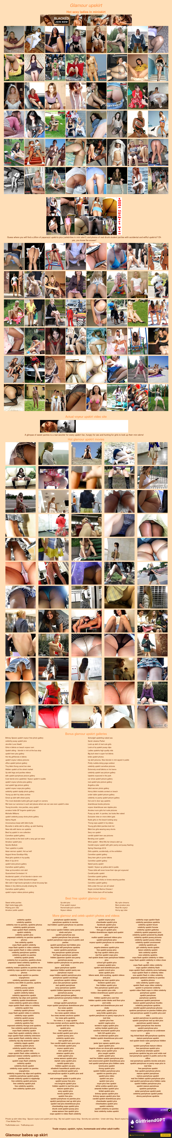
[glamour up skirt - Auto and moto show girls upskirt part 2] (35, 312)
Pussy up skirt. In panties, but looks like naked (106, 813)
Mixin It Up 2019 (11, 860)
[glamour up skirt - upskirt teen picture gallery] (158, 341)
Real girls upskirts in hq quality (17, 857)
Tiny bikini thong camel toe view (18, 766)
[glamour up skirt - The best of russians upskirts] (138, 152)
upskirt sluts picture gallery (16, 864)
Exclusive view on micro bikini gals (101, 816)
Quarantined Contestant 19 (16, 873)
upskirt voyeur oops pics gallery (17, 788)
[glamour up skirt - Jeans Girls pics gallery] (96, 284)
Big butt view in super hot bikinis (100, 753)
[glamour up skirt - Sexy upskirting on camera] (14, 152)
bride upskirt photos (96, 756)
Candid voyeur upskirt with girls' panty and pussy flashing (110, 845)
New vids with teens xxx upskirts (18, 829)
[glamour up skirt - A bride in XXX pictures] (35, 39)
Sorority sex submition (90, 1118)
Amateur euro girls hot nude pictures (102, 810)
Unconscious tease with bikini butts (19, 823)
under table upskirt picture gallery (101, 794)
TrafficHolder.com (12, 1125)
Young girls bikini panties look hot (101, 826)
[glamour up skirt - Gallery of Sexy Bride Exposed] (117, 152)
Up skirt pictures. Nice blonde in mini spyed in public (108, 760)
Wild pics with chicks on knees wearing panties (106, 879)
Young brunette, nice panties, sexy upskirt (22, 807)
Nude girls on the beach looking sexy (102, 819)
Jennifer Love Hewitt (13, 744)
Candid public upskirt (96, 873)
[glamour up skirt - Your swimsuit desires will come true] (117, 256)
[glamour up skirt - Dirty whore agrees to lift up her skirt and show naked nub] (117, 39)
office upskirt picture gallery (16, 763)
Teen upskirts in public (14, 848)
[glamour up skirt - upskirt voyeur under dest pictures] (158, 180)
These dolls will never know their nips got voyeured (108, 870)
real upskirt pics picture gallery (100, 782)
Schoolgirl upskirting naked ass (100, 738)
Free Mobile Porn (13, 1121)
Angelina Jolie (93, 785)
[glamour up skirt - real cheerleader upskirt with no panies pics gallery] (117, 284)
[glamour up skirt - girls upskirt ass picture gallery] (158, 152)
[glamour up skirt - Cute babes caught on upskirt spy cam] (117, 397)
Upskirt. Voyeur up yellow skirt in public (103, 867)
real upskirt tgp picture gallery (17, 785)
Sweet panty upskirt (96, 864)
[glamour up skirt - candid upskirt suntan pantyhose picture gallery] (117, 67)
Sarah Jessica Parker (96, 741)
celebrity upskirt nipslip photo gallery (19, 791)
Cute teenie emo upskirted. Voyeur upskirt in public (25, 778)
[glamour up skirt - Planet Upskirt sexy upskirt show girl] (35, 152)
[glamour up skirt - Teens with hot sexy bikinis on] (158, 312)
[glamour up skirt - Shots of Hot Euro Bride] (158, 95)
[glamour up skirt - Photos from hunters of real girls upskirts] (35, 369)
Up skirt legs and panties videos (18, 772)
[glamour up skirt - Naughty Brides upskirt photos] (14, 95)
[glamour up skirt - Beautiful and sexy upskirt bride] (158, 284)
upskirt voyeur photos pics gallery (18, 782)
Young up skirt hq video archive (17, 794)
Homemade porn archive (70, 907)
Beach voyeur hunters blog (125, 1118)
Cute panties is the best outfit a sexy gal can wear (25, 838)
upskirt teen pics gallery (14, 753)
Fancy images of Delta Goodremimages (21, 879)
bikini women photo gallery (98, 788)
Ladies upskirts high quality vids (100, 750)
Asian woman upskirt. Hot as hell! (18, 851)
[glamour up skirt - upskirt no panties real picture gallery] (117, 180)
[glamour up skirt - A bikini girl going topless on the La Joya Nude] (158, 256)
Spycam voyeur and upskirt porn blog (42, 1118)
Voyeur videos (66, 910)
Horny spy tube (121, 910)
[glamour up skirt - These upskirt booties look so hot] (138, 256)
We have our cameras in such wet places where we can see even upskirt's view (37, 804)
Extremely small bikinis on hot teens (102, 769)
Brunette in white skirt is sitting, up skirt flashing (24, 826)
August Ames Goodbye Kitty (16, 854)
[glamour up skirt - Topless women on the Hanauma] (55, 152)
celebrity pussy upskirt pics (16, 741)
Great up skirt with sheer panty (17, 797)
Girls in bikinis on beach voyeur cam (19, 747)
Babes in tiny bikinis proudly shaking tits (21, 886)
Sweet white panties (13, 902)
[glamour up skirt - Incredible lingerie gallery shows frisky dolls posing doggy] (14, 397)
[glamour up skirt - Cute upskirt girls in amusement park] (138, 397)
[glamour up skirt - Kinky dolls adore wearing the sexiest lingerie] (14, 341)
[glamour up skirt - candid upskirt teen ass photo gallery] (76, 152)
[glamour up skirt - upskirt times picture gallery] (55, 95)
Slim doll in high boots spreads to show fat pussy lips (26, 882)
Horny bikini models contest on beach (103, 791)
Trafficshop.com (27, 1125)
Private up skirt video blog (15, 1118)
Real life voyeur (121, 907)
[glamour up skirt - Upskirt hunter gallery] (14, 39)
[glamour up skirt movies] (20, 453)
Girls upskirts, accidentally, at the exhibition (105, 851)
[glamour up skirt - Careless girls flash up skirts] (76, 341)
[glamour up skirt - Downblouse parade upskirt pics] (55, 369)
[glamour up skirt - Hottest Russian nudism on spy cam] (96, 67)
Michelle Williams (12, 813)
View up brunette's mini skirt (16, 870)
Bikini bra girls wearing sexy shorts (101, 829)
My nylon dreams (122, 902)
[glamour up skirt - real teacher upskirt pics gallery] (76, 256)
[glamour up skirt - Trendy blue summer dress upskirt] (55, 124)
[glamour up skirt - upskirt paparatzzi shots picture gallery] (96, 369)
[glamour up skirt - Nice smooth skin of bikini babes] (35, 341)
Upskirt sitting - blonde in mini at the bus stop (23, 750)
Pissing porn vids (12, 907)
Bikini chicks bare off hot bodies (100, 892)
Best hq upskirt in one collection (18, 832)
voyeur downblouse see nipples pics (102, 807)
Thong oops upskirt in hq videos (100, 823)
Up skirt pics (65, 902)
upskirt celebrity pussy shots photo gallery (22, 816)
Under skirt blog (107, 1118)
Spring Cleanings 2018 (97, 848)
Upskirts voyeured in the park (99, 775)
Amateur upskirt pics (13, 841)
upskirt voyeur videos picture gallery (19, 892)
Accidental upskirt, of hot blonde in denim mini (23, 876)
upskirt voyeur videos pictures (17, 760)
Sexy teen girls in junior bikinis (100, 857)
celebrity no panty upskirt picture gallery (103, 797)
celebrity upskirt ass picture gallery (101, 772)
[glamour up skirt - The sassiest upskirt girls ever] (35, 180)
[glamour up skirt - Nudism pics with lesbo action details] (14, 312)
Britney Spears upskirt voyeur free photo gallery (24, 738)
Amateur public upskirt (14, 910)
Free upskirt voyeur (68, 905)
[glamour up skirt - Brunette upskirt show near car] (117, 369)
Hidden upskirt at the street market (19, 769)
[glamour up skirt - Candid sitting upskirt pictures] (138, 312)
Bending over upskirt (96, 838)
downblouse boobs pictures (99, 804)
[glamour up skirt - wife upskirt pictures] (158, 67)
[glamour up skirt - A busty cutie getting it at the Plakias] (96, 397)
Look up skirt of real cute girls (99, 744)
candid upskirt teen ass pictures (100, 835)
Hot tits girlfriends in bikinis (16, 756)
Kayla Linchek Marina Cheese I (100, 889)
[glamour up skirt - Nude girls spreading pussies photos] (35, 397)
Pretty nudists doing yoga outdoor (101, 763)
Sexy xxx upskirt (94, 832)
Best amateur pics (122, 905)
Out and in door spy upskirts (99, 801)
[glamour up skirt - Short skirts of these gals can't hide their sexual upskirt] (96, 341)
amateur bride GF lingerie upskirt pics (20, 810)
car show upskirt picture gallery (100, 778)
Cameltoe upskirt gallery (15, 835)
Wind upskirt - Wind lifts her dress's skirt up (105, 841)
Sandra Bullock (11, 845)
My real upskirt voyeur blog (69, 1118)
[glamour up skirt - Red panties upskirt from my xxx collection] (55, 341)
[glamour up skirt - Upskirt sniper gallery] (55, 67)
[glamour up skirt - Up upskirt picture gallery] (55, 39)
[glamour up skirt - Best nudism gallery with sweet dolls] (55, 256)
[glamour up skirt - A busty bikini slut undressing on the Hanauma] (158, 369)
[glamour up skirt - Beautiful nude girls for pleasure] (138, 341)
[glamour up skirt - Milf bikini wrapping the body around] (117, 95)
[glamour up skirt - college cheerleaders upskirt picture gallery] (14, 67)
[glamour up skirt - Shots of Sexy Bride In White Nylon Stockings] (76, 180)
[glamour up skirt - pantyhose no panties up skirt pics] (76, 312)
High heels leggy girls (13, 905)
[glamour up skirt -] (158, 39)
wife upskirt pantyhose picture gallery (20, 775)
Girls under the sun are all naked (101, 886)
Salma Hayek (10, 819)
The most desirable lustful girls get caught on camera (26, 801)
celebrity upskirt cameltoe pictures (101, 766)
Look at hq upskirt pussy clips (99, 747)
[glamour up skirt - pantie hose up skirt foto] (76, 369)
